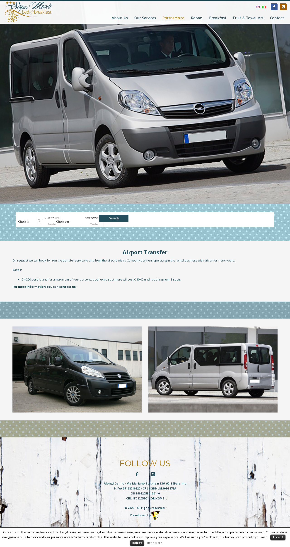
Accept (278, 537)
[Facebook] (274, 6)
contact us (67, 287)
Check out (62, 221)
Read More (154, 543)
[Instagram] (283, 6)
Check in (23, 221)
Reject (137, 543)
